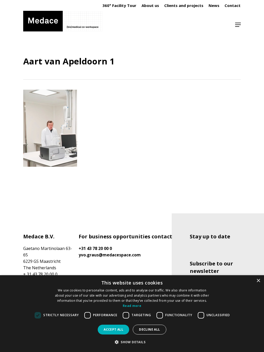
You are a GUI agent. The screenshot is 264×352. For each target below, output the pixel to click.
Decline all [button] (149, 329)
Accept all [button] (113, 329)
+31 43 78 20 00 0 (95, 248)
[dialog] (132, 313)
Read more (132, 306)
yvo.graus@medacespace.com (110, 255)
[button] (238, 24)
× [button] (258, 281)
